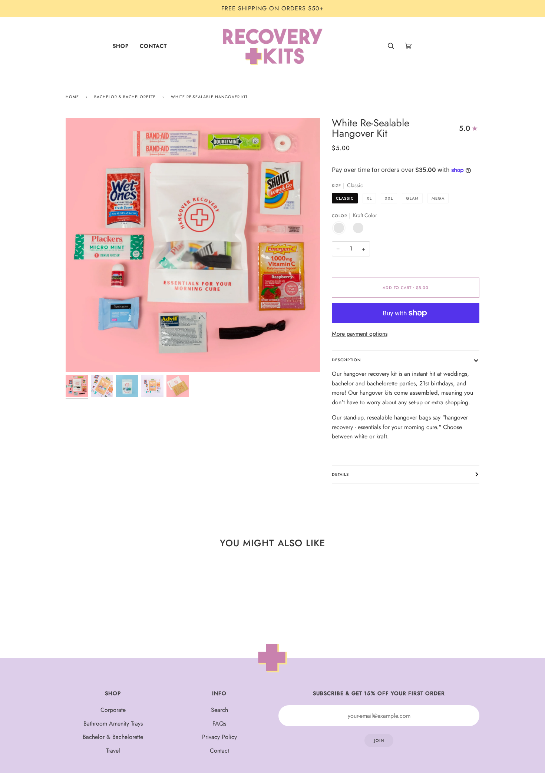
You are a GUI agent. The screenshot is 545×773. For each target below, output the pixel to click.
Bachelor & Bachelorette (125, 97)
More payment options (359, 333)
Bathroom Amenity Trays (113, 723)
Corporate (113, 710)
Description (346, 360)
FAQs (219, 723)
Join (379, 740)
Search (219, 710)
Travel (113, 750)
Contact (219, 750)
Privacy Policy (219, 737)
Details (340, 474)
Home (72, 97)
